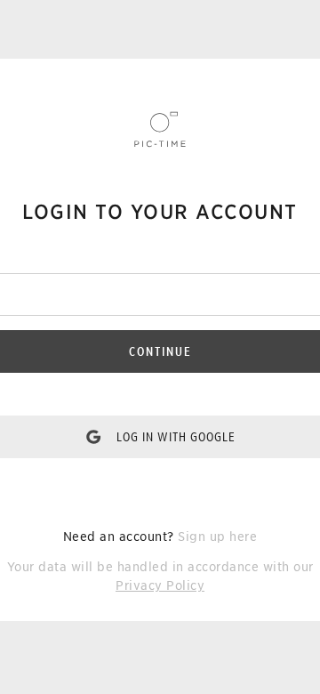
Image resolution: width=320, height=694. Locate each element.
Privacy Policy (160, 585)
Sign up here (217, 536)
